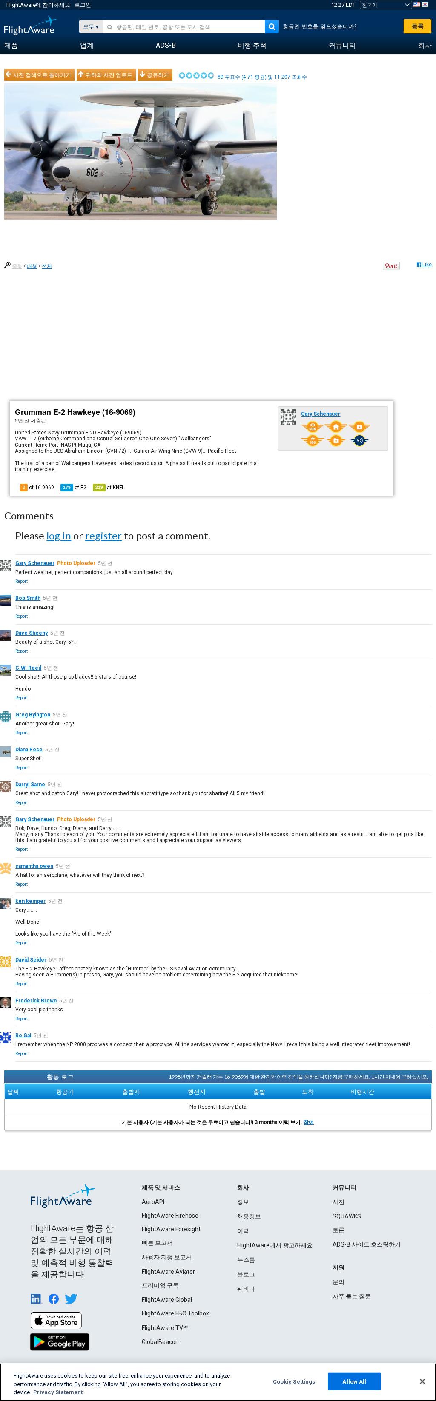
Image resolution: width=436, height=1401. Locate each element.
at (109, 488)
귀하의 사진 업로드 (109, 74)
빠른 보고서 (157, 1242)
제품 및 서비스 (161, 1187)
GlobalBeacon (160, 1341)
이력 (243, 1230)
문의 (338, 1281)
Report (21, 581)
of (74, 488)
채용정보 (249, 1216)
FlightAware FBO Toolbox (175, 1313)
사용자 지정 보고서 (167, 1257)
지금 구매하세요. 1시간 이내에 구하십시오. (380, 1076)
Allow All (354, 1381)
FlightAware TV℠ (165, 1327)
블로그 (246, 1274)
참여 (309, 1122)
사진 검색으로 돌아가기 (42, 74)
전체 (47, 266)
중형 (17, 266)
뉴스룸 (246, 1259)
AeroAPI (153, 1201)
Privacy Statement (58, 1392)
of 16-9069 (38, 488)
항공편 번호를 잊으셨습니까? (320, 26)
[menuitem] (11, 45)
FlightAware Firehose (170, 1215)
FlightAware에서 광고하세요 (275, 1245)
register (103, 535)
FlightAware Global (167, 1299)
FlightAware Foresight (171, 1229)
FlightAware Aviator (168, 1271)
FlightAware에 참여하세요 (38, 5)
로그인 (83, 5)
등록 (418, 26)
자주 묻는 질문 (352, 1296)
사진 (338, 1201)
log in (58, 535)
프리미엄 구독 (160, 1285)
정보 (243, 1201)
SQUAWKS (347, 1216)
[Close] (422, 1381)
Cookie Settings (294, 1381)
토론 (338, 1230)
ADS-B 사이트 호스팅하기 (367, 1244)
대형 (32, 266)
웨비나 (246, 1288)
